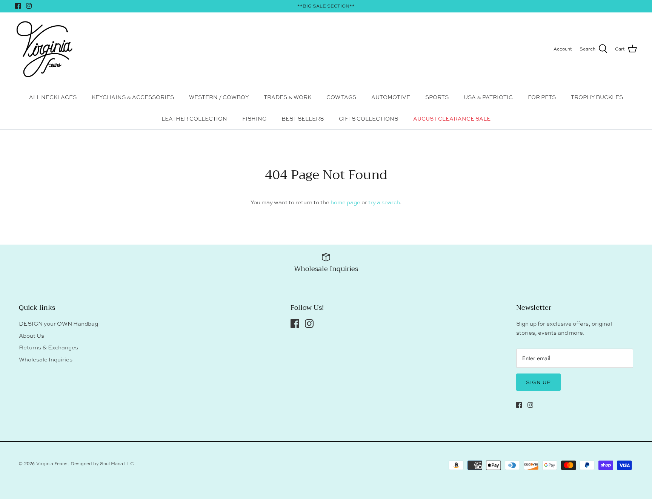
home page (345, 202)
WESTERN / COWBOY (219, 97)
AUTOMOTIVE (390, 97)
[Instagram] (29, 6)
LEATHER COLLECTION (194, 118)
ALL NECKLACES (53, 97)
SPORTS (437, 97)
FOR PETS (542, 97)
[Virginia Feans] (44, 49)
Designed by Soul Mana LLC (102, 464)
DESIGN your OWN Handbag (58, 324)
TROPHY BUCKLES (597, 97)
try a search (384, 202)
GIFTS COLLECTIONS (368, 118)
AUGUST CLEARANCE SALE (452, 118)
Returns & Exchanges (48, 347)
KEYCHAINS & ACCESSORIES (133, 97)
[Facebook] (18, 6)
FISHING (254, 118)
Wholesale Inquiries (45, 359)
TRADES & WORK (287, 97)
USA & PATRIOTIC (488, 97)
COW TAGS (341, 97)
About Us (31, 336)
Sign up (538, 382)
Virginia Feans (52, 464)
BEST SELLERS (302, 118)
